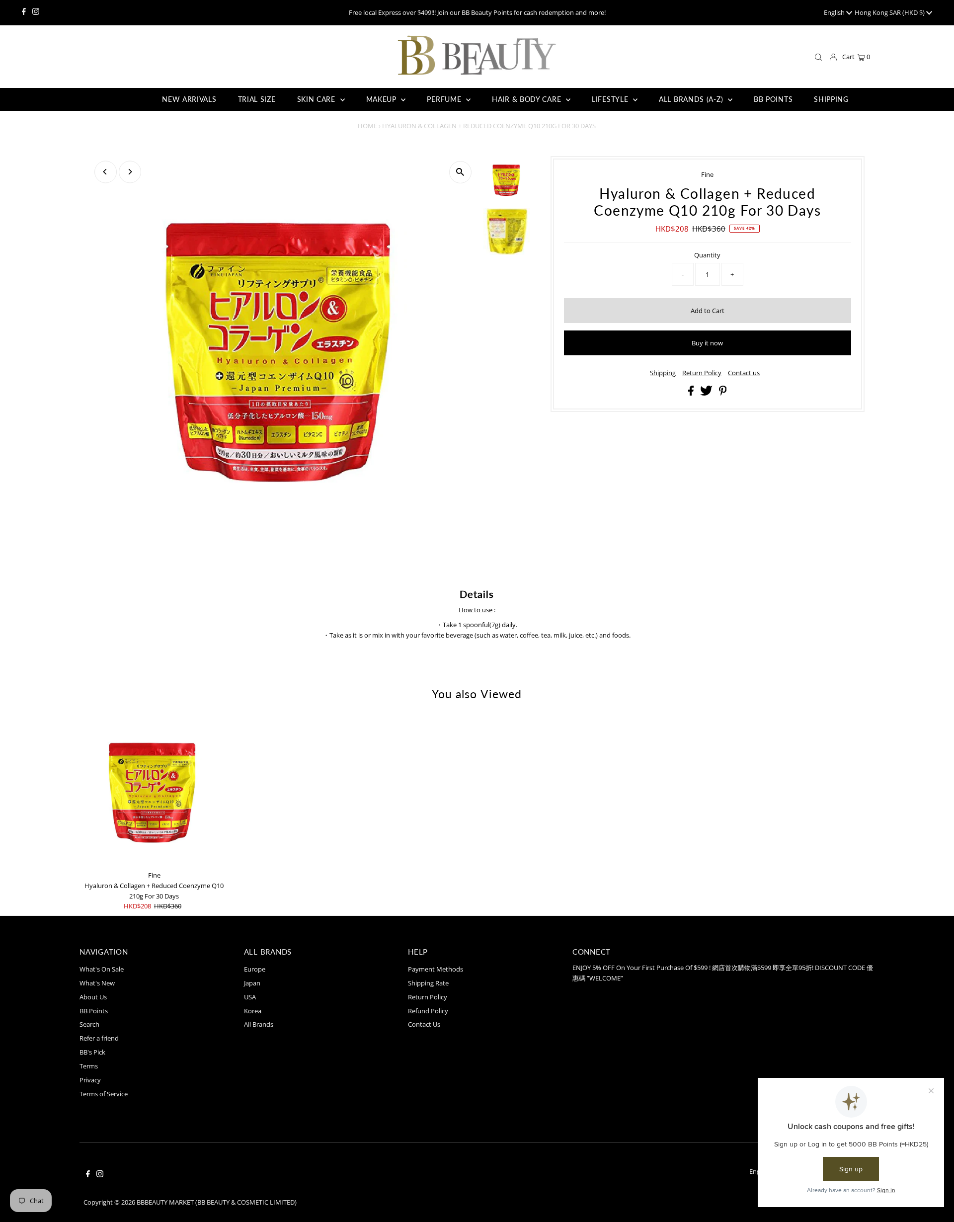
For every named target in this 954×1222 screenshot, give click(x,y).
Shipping (663, 373)
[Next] (130, 172)
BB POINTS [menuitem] (773, 99)
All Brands (258, 1024)
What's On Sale (102, 969)
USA (250, 996)
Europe (254, 969)
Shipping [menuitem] (831, 99)
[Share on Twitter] (707, 393)
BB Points (94, 1010)
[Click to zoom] (460, 172)
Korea (252, 1010)
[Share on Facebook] (691, 393)
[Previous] (105, 172)
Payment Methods (435, 969)
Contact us (744, 373)
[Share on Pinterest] (723, 393)
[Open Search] (818, 57)
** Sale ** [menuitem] (123, 99)
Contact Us (424, 1024)
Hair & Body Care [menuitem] (527, 99)
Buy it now (707, 342)
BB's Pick (92, 1052)
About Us (93, 996)
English (835, 12)
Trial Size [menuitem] (257, 99)
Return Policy (701, 373)
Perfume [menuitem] (445, 99)
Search (89, 1024)
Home (367, 125)
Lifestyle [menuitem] (611, 99)
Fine (707, 174)
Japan (252, 982)
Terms (89, 1065)
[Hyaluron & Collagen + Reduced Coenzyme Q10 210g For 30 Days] (154, 791)
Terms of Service (104, 1093)
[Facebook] (23, 12)
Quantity (707, 254)
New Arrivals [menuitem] (189, 99)
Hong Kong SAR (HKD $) (890, 12)
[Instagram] (36, 12)
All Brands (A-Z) (692, 99)
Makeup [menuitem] (382, 99)
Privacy (90, 1079)
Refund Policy (428, 1010)
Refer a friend (99, 1038)
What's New (97, 982)
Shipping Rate (428, 982)
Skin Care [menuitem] (317, 99)
